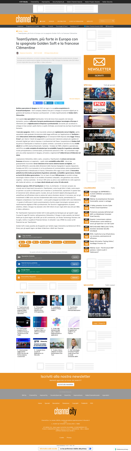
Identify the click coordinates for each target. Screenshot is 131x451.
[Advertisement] (65, 366)
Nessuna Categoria (75, 98)
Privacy (69, 437)
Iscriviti (75, 257)
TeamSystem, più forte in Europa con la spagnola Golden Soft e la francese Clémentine (23, 310)
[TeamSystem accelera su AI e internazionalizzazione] (74, 300)
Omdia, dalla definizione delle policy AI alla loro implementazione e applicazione (56, 332)
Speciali (47, 403)
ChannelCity (35, 2)
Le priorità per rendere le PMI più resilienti (56, 308)
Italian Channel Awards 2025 (94, 26)
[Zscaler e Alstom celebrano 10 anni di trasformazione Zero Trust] (57, 343)
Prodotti (50, 26)
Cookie (62, 437)
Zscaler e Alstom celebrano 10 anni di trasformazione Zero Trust (56, 352)
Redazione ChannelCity (26, 53)
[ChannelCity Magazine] (99, 302)
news (26, 31)
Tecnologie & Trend (61, 26)
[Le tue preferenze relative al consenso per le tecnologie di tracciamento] (122, 449)
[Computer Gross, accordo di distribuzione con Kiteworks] (40, 343)
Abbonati (74, 277)
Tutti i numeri (110, 285)
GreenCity (67, 395)
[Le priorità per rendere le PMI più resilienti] (57, 300)
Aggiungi (74, 264)
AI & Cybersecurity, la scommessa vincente (99, 98)
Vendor (51, 21)
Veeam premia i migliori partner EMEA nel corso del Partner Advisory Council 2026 (22, 353)
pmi (23, 242)
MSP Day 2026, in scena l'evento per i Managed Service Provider (97, 125)
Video (43, 26)
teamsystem (57, 242)
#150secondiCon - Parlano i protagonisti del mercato (98, 139)
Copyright (75, 403)
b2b (37, 242)
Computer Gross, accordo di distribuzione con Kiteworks (39, 352)
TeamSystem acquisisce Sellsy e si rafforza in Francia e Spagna (39, 331)
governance (25, 245)
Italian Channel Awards (74, 2)
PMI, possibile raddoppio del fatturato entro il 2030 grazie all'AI (39, 309)
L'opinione (20, 26)
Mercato (90, 21)
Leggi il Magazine (99, 323)
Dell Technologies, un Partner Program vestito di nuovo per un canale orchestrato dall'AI (74, 353)
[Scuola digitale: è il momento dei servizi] (99, 149)
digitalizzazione (70, 242)
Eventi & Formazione (76, 21)
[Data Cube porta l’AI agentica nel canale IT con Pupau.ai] (74, 322)
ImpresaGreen (78, 395)
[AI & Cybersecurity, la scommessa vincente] (99, 94)
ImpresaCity (46, 2)
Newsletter (110, 26)
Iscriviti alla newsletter (65, 384)
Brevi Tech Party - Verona (93, 112)
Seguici (75, 270)
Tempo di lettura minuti (52, 53)
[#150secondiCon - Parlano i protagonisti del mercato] (99, 135)
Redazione (65, 403)
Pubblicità (84, 403)
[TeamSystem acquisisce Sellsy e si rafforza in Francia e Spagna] (40, 322)
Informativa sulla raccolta (48, 449)
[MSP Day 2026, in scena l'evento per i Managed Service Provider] (99, 121)
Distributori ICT (74, 26)
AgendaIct (105, 395)
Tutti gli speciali (109, 85)
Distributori (62, 21)
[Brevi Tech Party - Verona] (99, 108)
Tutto (113, 188)
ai (29, 242)
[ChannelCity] (27, 19)
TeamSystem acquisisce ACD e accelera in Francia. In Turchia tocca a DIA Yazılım (23, 332)
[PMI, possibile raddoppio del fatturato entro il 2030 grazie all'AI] (40, 300)
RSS (91, 403)
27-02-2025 (38, 53)
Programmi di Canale (32, 26)
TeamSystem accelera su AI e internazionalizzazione (74, 308)
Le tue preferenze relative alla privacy (73, 449)
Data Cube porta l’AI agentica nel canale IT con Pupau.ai (73, 331)
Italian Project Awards (92, 2)
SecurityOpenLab (58, 2)
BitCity (24, 395)
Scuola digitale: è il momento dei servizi (98, 154)
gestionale (46, 242)
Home (44, 21)
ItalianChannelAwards (92, 395)
